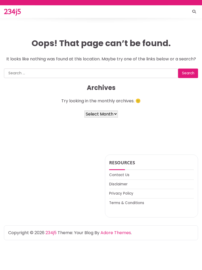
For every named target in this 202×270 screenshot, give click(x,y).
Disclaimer (118, 184)
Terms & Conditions (126, 202)
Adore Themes (115, 233)
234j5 (12, 11)
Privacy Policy (121, 193)
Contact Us (119, 174)
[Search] (194, 12)
